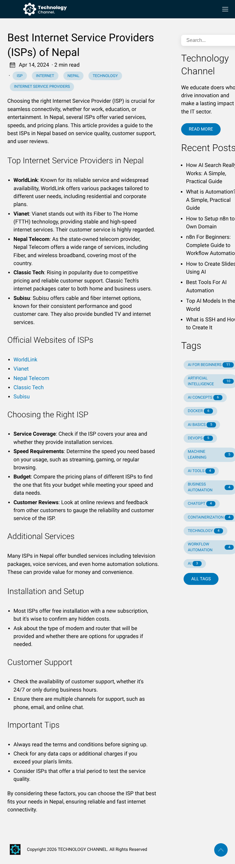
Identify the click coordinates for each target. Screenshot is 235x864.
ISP (20, 76)
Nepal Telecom (31, 378)
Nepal (74, 76)
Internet (45, 76)
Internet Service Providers (42, 86)
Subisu (21, 397)
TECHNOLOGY (203, 531)
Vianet (21, 369)
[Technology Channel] (110, 9)
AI (193, 563)
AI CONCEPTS (203, 397)
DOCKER (198, 411)
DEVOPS (198, 438)
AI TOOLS (199, 471)
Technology (105, 76)
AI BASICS (200, 425)
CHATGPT (200, 503)
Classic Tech (28, 388)
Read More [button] (201, 129)
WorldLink (25, 360)
